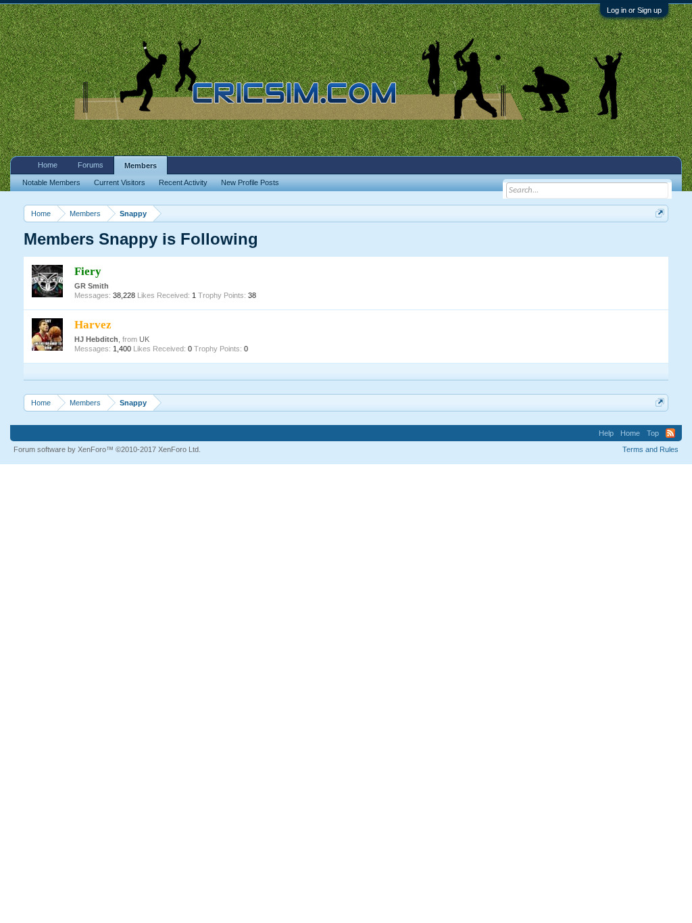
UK (144, 339)
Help (606, 433)
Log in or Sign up (634, 10)
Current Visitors (119, 182)
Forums (90, 165)
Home (47, 165)
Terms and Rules (650, 449)
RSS (670, 433)
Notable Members (51, 182)
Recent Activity (183, 182)
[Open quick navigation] (660, 213)
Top (653, 433)
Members (140, 165)
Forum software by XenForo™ (107, 449)
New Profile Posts (250, 182)
